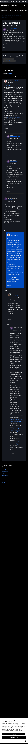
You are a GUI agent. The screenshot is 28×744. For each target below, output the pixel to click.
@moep (8, 85)
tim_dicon (13, 160)
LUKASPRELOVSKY (16, 294)
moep (8, 28)
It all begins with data (13, 117)
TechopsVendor (17, 327)
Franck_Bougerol (12, 198)
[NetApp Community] (9, 6)
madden (10, 80)
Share (5, 48)
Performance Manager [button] (8, 59)
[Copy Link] (14, 30)
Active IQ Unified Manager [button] (9, 60)
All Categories (5, 469)
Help (3, 480)
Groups (3, 477)
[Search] (25, 5)
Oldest (9, 73)
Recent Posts (5, 471)
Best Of (3, 482)
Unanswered (14, 475)
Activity (3, 473)
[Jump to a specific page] (24, 77)
